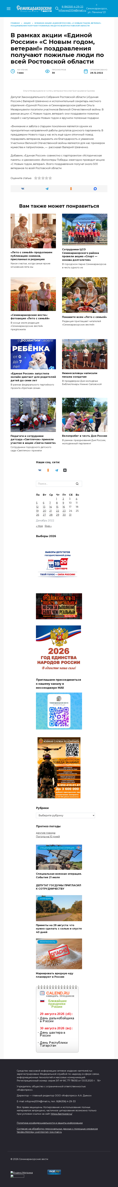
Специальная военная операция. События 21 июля (59, 875)
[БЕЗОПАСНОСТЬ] (59, 967)
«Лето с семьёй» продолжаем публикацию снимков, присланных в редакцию (31, 256)
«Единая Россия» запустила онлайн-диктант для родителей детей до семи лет (33, 377)
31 (70, 514)
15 (57, 506)
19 (37, 510)
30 (64, 514)
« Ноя (39, 526)
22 (57, 510)
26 (37, 514)
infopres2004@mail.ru (72, 10)
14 (50, 506)
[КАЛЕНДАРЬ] (59, 919)
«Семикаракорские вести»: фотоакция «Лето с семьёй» (30, 317)
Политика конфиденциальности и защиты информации (50, 1123)
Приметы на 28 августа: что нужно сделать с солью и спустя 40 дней (59, 929)
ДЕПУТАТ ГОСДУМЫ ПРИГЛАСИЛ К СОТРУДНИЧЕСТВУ (58, 887)
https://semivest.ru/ (61, 1113)
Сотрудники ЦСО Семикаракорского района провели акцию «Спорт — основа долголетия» (80, 254)
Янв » (48, 526)
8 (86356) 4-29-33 (72, 6)
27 (44, 514)
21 (50, 510)
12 (37, 506)
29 (57, 514)
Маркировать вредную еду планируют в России (54, 975)
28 (51, 514)
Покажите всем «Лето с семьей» (84, 316)
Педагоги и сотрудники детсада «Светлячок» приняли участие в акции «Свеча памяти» (33, 439)
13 (44, 506)
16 (64, 506)
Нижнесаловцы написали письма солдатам (79, 375)
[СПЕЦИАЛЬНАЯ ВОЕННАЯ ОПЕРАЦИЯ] (59, 867)
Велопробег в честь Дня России (84, 435)
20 (44, 510)
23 (64, 510)
